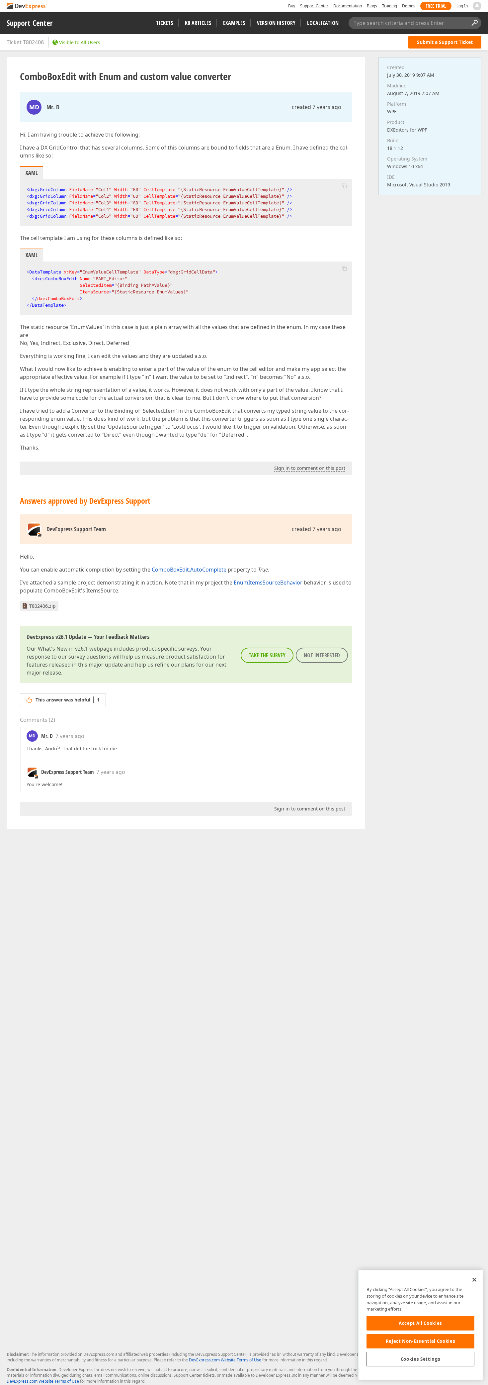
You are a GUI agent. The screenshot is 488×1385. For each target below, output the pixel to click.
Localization (323, 23)
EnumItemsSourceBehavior (268, 582)
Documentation (347, 6)
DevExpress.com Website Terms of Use (225, 1360)
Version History (276, 23)
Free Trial (436, 6)
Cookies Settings (421, 1359)
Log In (462, 6)
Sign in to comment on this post (309, 468)
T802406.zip (42, 606)
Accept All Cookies (420, 1323)
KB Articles (198, 23)
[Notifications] (477, 6)
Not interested (322, 655)
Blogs (372, 6)
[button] (344, 186)
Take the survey (267, 655)
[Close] (474, 1279)
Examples (234, 23)
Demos (408, 6)
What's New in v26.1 (63, 648)
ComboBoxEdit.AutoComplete (189, 569)
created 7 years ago (316, 107)
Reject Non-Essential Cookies (420, 1341)
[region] (420, 1325)
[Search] (474, 23)
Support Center (314, 6)
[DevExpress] (27, 6)
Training (389, 6)
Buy (291, 6)
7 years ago (69, 736)
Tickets (164, 23)
